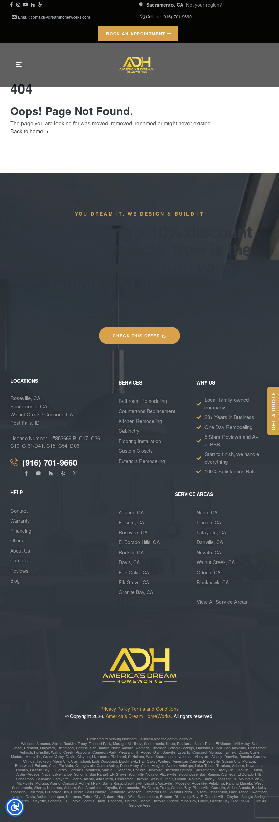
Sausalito (43, 778)
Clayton (83, 756)
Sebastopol (25, 778)
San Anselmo (235, 747)
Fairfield (229, 752)
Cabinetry (129, 430)
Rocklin (69, 743)
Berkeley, (259, 787)
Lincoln (150, 783)
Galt (156, 752)
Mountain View (250, 778)
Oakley (208, 778)
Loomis (22, 769)
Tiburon (130, 800)
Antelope (186, 765)
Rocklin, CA (131, 552)
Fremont (30, 747)
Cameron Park (104, 752)
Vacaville (32, 756)
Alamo (55, 783)
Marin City (61, 761)
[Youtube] (25, 4)
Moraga (119, 743)
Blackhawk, (129, 761)
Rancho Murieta (239, 783)
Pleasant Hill (127, 752)
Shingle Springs (181, 747)
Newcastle (254, 765)
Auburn (237, 765)
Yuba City (188, 800)
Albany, (217, 756)
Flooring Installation (140, 440)
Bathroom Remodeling (143, 400)
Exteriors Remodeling (142, 461)
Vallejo (107, 769)
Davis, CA (129, 562)
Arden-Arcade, (28, 774)
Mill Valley (241, 743)
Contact (19, 510)
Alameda (142, 747)
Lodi (95, 761)
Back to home (26, 131)
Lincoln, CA (209, 522)
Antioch (26, 752)
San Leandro (95, 791)
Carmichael (80, 761)
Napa (170, 743)
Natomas (185, 756)
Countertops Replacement (147, 411)
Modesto (182, 783)
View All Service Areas (222, 601)
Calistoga (35, 791)
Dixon (242, 752)
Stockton (159, 747)
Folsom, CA (131, 522)
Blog (15, 580)
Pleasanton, (218, 791)
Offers (17, 540)
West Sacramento (160, 756)
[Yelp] (39, 4)
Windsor (27, 743)
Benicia (81, 747)
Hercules (76, 769)
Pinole (203, 800)
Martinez (135, 743)
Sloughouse (188, 774)
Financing (20, 530)
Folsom (40, 765)
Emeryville (225, 769)
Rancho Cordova (252, 756)
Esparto (183, 752)
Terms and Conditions (155, 708)
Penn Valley (129, 765)
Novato (152, 774)
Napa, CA (207, 512)
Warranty (20, 520)
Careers (19, 560)
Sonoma (42, 743)
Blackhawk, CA (213, 582)
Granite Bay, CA (136, 592)
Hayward (47, 747)
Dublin (216, 747)
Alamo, (57, 743)
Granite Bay (39, 769)
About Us (20, 550)
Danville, (159, 800)
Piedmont (118, 756)
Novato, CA (209, 552)
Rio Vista (66, 765)
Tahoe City (91, 796)
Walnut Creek (62, 752)
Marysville (25, 783)
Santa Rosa (203, 743)
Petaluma (184, 743)
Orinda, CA (208, 572)
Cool (52, 765)
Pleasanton (256, 747)
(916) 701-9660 (177, 16)
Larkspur (56, 796)
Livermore (100, 756)
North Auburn (122, 747)
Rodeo (146, 752)
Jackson (43, 761)
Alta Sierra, (105, 778)
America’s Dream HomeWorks (138, 716)
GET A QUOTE (273, 411)
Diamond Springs (178, 769)
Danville (168, 752)
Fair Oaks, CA (134, 572)
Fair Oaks (147, 761)
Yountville (136, 774)
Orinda (28, 761)
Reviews (19, 570)
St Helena (136, 756)
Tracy (82, 743)
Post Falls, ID (25, 422)
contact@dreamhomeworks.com (60, 17)
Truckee (222, 765)
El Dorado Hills (249, 774)
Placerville (211, 761)
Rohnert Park (99, 743)
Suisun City (231, 761)
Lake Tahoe (204, 765)
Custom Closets (136, 450)
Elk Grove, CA (134, 582)
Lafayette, (61, 778)
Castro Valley (107, 765)
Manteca (93, 769)
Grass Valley (53, 756)
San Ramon (99, 747)
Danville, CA (210, 542)
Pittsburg (82, 752)
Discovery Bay (186, 796)
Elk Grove (118, 774)
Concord (199, 752)
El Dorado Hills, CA (139, 542)
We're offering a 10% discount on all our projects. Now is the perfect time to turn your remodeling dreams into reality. (139, 266)
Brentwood (24, 765)
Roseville (154, 769)
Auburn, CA (131, 512)
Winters (164, 761)
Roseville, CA (25, 397)
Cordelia (218, 787)
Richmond (65, 747)
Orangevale (84, 765)
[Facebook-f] (11, 4)
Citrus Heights (152, 765)
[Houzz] (32, 4)
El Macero (224, 743)
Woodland (109, 761)
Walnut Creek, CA (216, 562)
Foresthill (41, 752)
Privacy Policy (115, 708)
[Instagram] (18, 4)
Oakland (202, 747)
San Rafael (98, 774)
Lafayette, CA (211, 532)
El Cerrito (59, 769)
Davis (70, 756)
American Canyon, (188, 761)
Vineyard (201, 756)
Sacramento (154, 743)
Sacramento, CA (28, 406)
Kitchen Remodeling (140, 420)
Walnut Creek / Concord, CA (41, 414)
